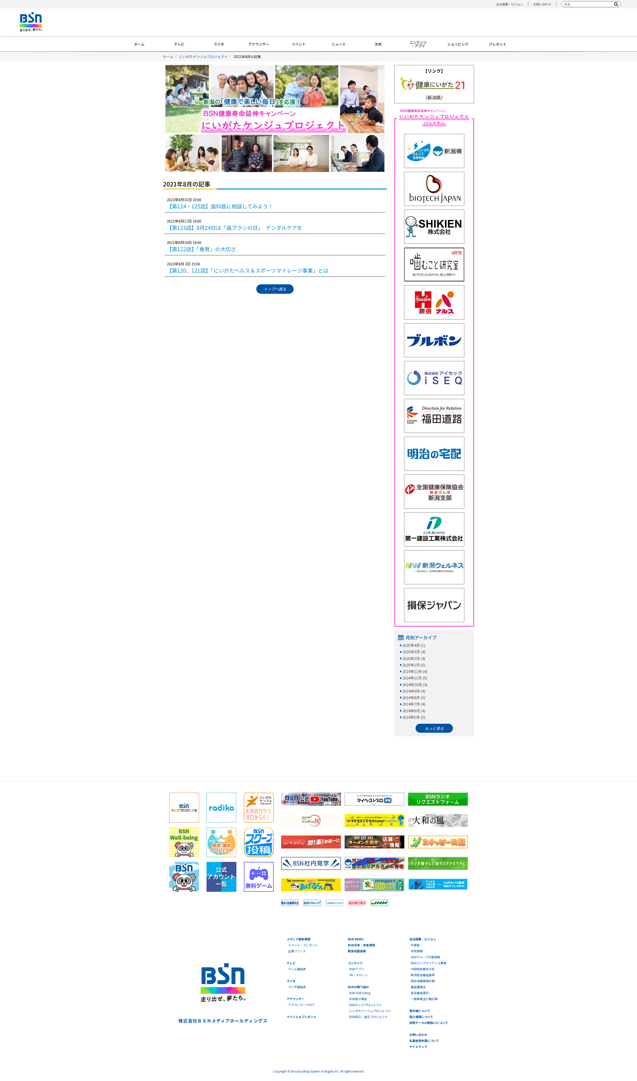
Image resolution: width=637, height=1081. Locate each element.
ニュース (338, 44)
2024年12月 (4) (414, 671)
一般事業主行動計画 (424, 999)
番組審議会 (418, 987)
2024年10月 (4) (414, 684)
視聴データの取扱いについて (428, 1023)
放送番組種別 (420, 993)
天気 (378, 44)
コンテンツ (355, 963)
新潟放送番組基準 (423, 975)
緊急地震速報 (357, 951)
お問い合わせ (542, 4)
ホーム (139, 44)
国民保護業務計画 (423, 981)
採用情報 (417, 951)
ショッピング (457, 44)
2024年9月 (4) (413, 691)
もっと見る (434, 728)
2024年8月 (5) (413, 697)
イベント (299, 44)
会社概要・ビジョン (509, 4)
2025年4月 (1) (413, 645)
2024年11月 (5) (414, 677)
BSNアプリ (356, 969)
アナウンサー (258, 44)
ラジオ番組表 (297, 987)
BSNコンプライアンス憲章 (428, 963)
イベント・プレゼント (303, 945)
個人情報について (421, 1017)
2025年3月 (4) (413, 651)
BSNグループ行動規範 (425, 957)
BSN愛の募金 (358, 999)
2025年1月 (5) (413, 664)
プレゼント (497, 44)
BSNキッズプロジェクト (365, 1005)
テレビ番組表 (297, 969)
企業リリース (297, 951)
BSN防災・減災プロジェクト (368, 1017)
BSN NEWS (356, 939)
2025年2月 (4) (413, 658)
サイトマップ (418, 1046)
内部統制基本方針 (423, 969)
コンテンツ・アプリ (418, 44)
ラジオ (219, 44)
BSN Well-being (359, 993)
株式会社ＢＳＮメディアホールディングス (222, 1020)
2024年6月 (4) (413, 710)
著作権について (419, 1011)
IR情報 (415, 945)
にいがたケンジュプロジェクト (203, 56)
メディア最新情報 (298, 939)
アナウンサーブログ (301, 1005)
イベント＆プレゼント (302, 1017)
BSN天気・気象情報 (361, 945)
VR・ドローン (358, 975)
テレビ (179, 44)
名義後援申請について (424, 1040)
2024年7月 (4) (413, 704)
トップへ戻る (275, 289)
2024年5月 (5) (413, 717)
